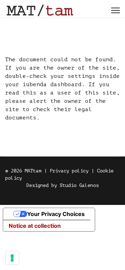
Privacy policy (69, 170)
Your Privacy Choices (56, 213)
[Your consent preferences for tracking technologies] (12, 257)
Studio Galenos (79, 185)
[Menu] (115, 10)
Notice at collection (35, 225)
